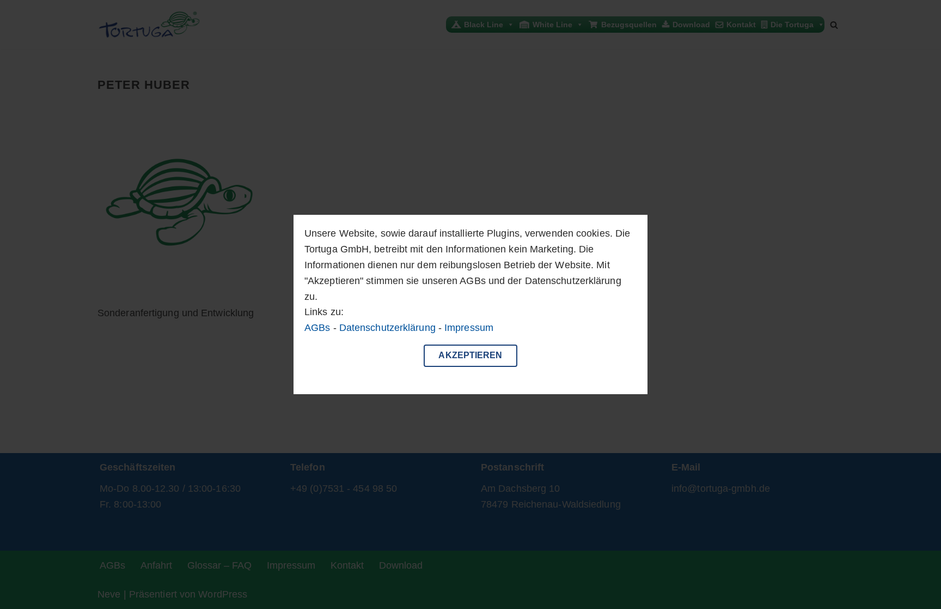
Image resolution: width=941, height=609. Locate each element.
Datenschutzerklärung (387, 327)
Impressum (468, 327)
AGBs (317, 327)
